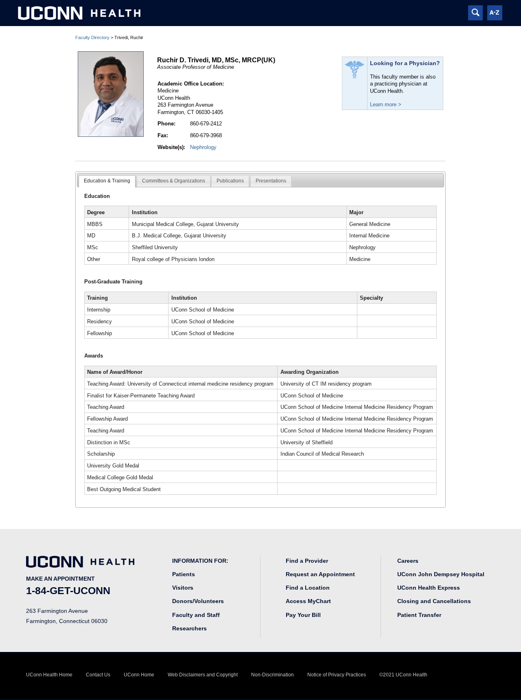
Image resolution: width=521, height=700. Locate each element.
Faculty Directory (92, 37)
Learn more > (385, 104)
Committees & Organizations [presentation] (173, 181)
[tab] (107, 181)
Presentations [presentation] (271, 181)
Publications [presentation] (230, 181)
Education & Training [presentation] (107, 181)
